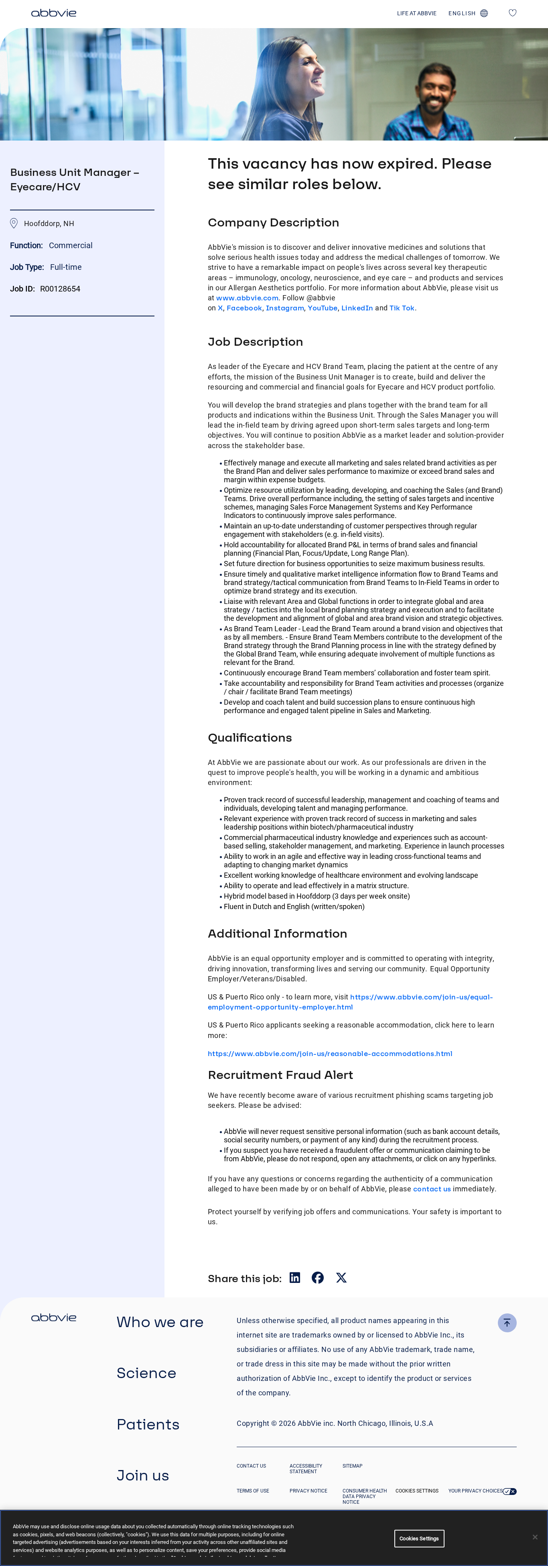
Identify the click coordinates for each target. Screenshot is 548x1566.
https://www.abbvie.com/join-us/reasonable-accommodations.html (330, 1053)
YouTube (323, 308)
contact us (432, 1189)
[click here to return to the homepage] (53, 14)
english (462, 13)
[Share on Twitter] (341, 1279)
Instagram (285, 308)
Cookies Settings (417, 1491)
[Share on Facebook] (318, 1279)
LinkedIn (357, 308)
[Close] (535, 1537)
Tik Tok (402, 308)
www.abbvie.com (247, 298)
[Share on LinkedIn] (296, 1279)
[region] (274, 1538)
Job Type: (27, 267)
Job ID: (22, 289)
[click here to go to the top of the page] (507, 1322)
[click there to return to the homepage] (53, 1318)
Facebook (244, 308)
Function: (27, 245)
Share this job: (245, 1278)
